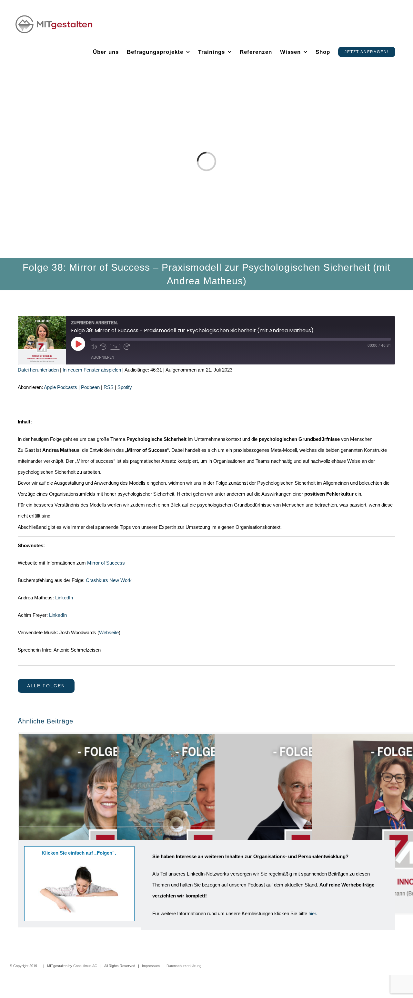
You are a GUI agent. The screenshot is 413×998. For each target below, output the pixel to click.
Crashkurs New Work (109, 580)
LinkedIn (64, 597)
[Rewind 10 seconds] (103, 347)
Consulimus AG (85, 966)
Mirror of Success (106, 563)
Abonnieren (102, 357)
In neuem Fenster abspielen (92, 370)
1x (115, 346)
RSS (109, 387)
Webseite (109, 632)
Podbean (90, 387)
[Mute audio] (93, 347)
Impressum (151, 966)
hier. (312, 913)
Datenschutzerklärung (183, 966)
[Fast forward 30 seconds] (127, 347)
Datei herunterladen (38, 370)
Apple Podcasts (60, 387)
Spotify (124, 387)
